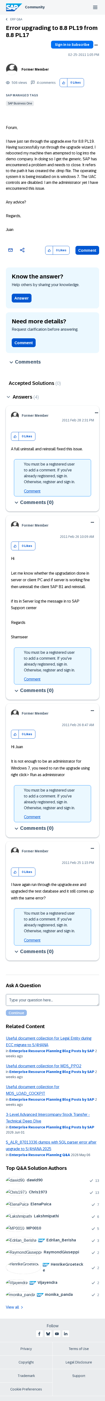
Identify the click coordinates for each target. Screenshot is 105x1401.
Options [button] (96, 45)
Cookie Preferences (26, 1389)
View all (12, 1307)
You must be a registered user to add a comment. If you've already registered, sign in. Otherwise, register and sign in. (49, 473)
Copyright (26, 1362)
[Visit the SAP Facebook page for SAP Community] (39, 1334)
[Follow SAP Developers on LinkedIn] (66, 1334)
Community (35, 7)
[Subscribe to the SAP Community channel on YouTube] (57, 1334)
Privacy (26, 1349)
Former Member (35, 69)
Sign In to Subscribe (72, 45)
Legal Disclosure (79, 1362)
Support (78, 1376)
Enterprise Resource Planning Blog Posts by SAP (51, 1051)
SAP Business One (20, 103)
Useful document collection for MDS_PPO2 (43, 1066)
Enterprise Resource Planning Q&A (39, 1155)
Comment (87, 250)
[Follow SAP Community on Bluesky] (48, 1334)
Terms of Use (79, 1349)
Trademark (26, 1376)
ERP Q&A (16, 19)
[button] (63, 82)
